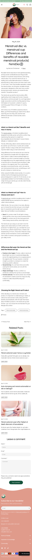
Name (3, 444)
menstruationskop (23, 310)
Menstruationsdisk (10, 310)
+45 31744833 (4, 528)
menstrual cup (6, 198)
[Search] (27, 4)
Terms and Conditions (21, 512)
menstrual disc (7, 133)
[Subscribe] (29, 508)
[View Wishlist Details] (24, 4)
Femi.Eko (19, 556)
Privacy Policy (4, 513)
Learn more (4, 361)
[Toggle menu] (1, 4)
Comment (4, 458)
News (24, 68)
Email (3, 451)
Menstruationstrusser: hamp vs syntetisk (16, 353)
